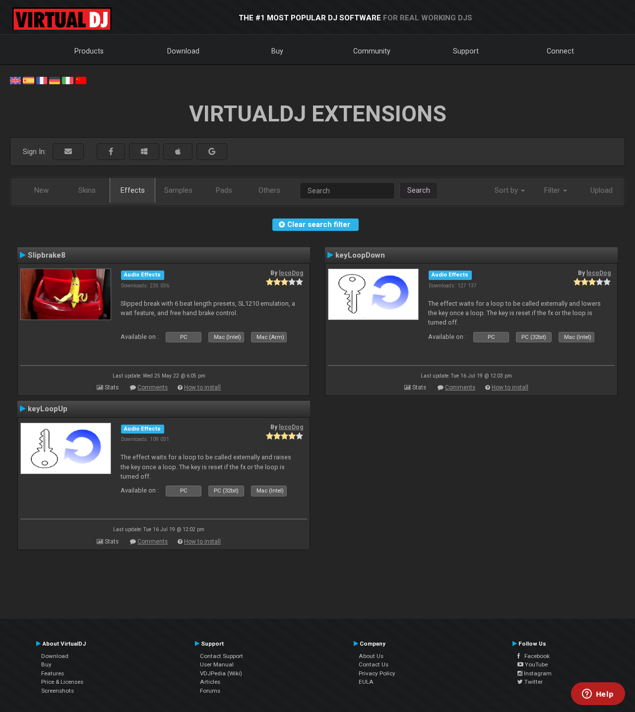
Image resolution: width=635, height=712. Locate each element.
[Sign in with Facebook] (111, 152)
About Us (371, 656)
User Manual (217, 664)
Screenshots (57, 690)
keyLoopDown (360, 255)
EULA (366, 681)
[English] (15, 79)
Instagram (537, 673)
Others (269, 190)
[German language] (54, 79)
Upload (601, 190)
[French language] (41, 79)
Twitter (533, 681)
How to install (202, 387)
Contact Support (221, 656)
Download (183, 51)
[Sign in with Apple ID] (177, 152)
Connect (560, 51)
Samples (178, 190)
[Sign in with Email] (68, 152)
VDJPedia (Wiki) (221, 673)
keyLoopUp (47, 408)
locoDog (291, 273)
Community (371, 51)
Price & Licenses (62, 681)
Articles (210, 681)
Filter (553, 190)
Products (89, 51)
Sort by (507, 190)
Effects (133, 190)
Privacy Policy (377, 673)
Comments (152, 387)
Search (418, 190)
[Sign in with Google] (211, 152)
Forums (210, 690)
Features (52, 673)
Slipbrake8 (46, 255)
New (41, 190)
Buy (277, 51)
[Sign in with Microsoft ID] (144, 152)
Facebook (535, 656)
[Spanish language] (28, 79)
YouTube (535, 664)
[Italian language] (67, 79)
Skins (87, 190)
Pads (224, 190)
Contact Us (373, 664)
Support (466, 51)
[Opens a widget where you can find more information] (598, 694)
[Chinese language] (80, 79)
